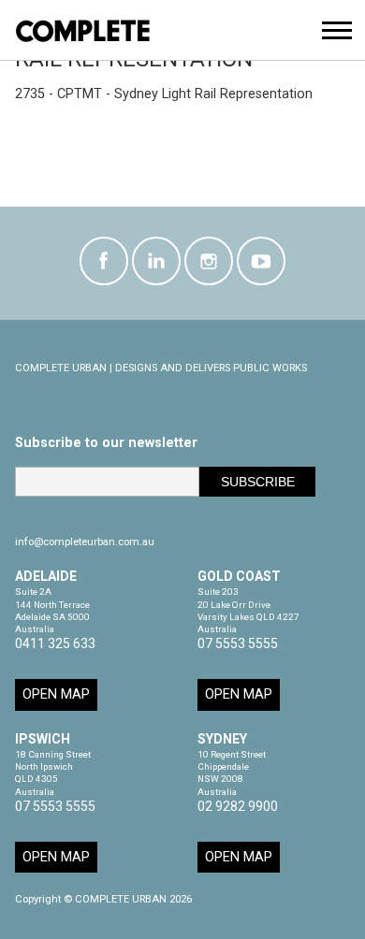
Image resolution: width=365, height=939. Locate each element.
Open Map (56, 694)
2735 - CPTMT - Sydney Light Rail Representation (164, 94)
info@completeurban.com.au (84, 542)
